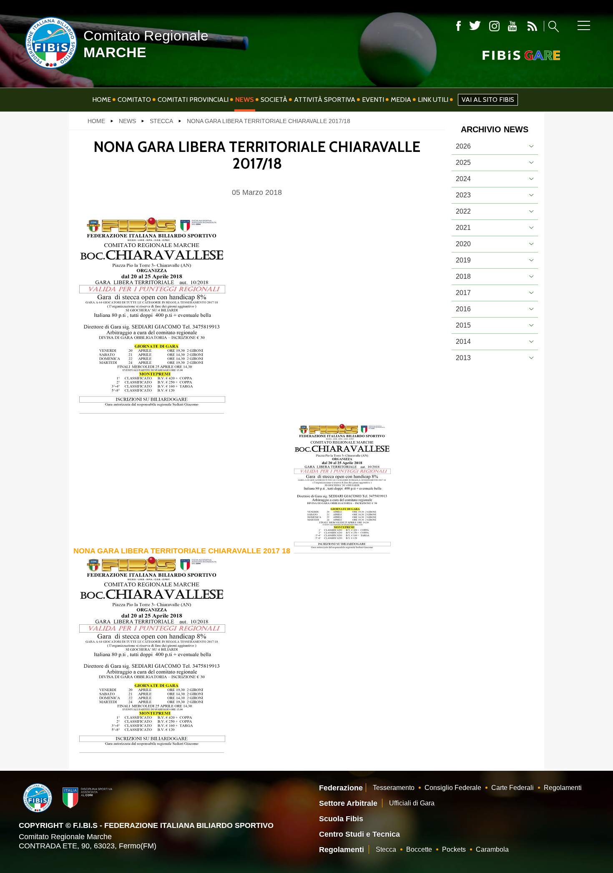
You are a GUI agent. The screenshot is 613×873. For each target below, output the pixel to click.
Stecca (386, 849)
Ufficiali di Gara (412, 803)
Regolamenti (563, 787)
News (244, 99)
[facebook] (458, 26)
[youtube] (512, 26)
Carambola (492, 849)
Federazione (341, 788)
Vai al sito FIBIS (488, 99)
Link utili (433, 99)
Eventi (373, 99)
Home (101, 99)
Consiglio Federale (453, 787)
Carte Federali (512, 787)
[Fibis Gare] (507, 55)
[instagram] (494, 26)
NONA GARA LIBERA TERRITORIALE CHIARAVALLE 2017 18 (181, 551)
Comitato (134, 99)
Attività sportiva (324, 99)
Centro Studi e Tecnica (359, 834)
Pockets (454, 849)
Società (274, 99)
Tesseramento (394, 787)
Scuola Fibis (341, 819)
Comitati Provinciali (193, 99)
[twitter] (475, 26)
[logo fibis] (49, 70)
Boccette (419, 849)
